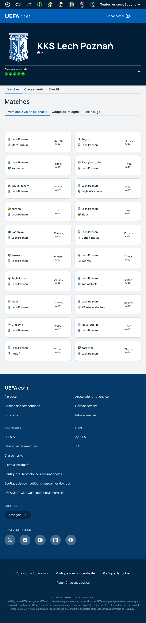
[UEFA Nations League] (71, 4)
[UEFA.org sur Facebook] (25, 544)
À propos (11, 396)
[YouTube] (70, 544)
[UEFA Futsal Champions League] (29, 4)
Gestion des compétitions (22, 406)
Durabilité (11, 415)
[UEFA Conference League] (39, 4)
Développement (86, 406)
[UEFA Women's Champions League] (18, 4)
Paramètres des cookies (73, 582)
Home (18, 16)
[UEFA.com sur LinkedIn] (55, 544)
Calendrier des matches (21, 446)
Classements (34, 89)
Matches (13, 89)
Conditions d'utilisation (32, 573)
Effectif (53, 89)
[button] (137, 16)
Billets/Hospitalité (17, 465)
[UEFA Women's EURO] (93, 4)
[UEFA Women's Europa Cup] (50, 4)
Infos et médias (85, 415)
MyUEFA (80, 437)
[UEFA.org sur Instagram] (40, 544)
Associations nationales (92, 396)
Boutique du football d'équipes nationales (33, 474)
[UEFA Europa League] (61, 4)
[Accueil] (16, 388)
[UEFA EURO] (82, 4)
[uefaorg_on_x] (10, 544)
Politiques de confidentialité (75, 573)
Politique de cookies (117, 573)
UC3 (77, 446)
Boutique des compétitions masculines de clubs (38, 483)
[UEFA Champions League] (8, 4)
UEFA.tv (10, 437)
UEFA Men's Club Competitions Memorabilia (34, 493)
